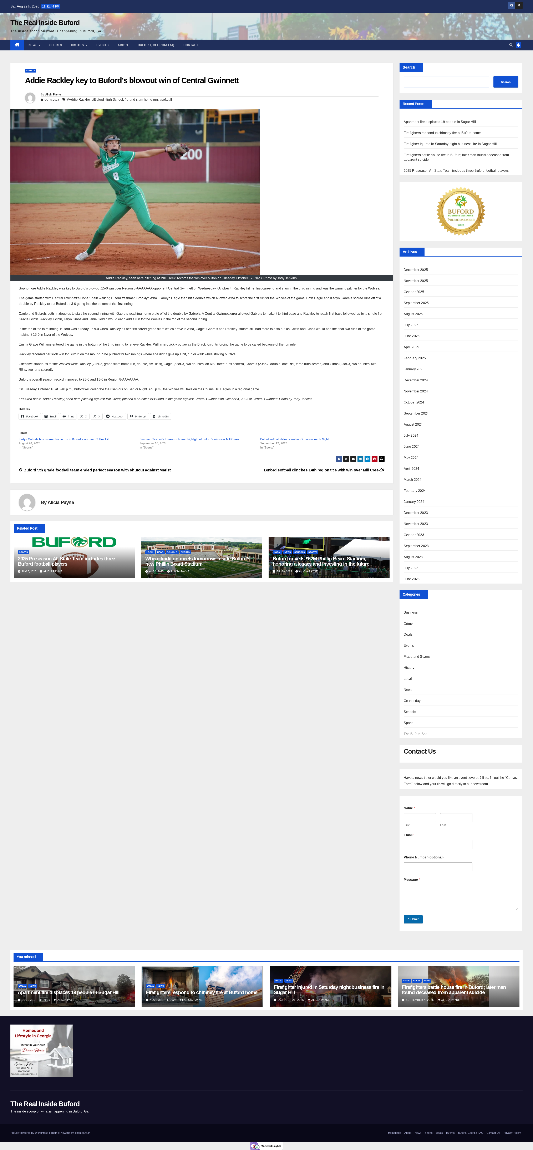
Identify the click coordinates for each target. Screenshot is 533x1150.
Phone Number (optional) (423, 857)
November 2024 (416, 391)
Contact (190, 45)
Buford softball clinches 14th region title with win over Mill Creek (322, 470)
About (123, 45)
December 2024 (416, 380)
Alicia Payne (53, 94)
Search (409, 67)
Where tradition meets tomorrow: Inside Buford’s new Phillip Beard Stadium (197, 561)
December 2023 (416, 513)
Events (102, 45)
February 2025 (415, 358)
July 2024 (411, 435)
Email (409, 835)
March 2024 (413, 479)
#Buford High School (107, 99)
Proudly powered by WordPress (29, 1132)
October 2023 (414, 535)
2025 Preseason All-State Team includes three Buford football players (66, 561)
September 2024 (416, 413)
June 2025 (412, 336)
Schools (172, 552)
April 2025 (411, 347)
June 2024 (412, 446)
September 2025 (416, 303)
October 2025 (414, 292)
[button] (511, 45)
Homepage (394, 1132)
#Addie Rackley (79, 99)
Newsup (65, 1132)
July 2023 (411, 568)
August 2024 (413, 424)
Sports (55, 45)
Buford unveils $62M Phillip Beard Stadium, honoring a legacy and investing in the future (321, 561)
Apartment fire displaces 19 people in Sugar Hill (440, 122)
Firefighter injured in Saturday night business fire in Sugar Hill (450, 144)
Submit (413, 919)
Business (411, 612)
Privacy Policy (512, 1132)
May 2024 (411, 457)
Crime (408, 623)
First (407, 825)
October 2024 (414, 402)
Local (150, 552)
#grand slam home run (141, 99)
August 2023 (413, 557)
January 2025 (414, 369)
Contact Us (493, 1132)
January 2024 (414, 502)
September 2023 (416, 546)
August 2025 (413, 314)
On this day (412, 701)
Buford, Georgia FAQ (156, 45)
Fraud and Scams (417, 656)
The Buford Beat (416, 734)
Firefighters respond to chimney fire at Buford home (442, 133)
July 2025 (411, 325)
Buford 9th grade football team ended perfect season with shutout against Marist (97, 470)
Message (412, 879)
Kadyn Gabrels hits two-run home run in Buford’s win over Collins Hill (64, 439)
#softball (165, 99)
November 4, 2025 (163, 999)
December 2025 (416, 270)
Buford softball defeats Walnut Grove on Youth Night (294, 439)
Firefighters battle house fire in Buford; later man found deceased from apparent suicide (454, 989)
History (78, 45)
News (34, 45)
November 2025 (416, 281)
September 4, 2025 (420, 999)
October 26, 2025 (291, 999)
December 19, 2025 (36, 999)
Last (443, 825)
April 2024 (411, 468)
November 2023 (416, 524)
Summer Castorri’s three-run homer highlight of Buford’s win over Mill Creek (189, 439)
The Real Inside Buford (45, 22)
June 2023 (412, 579)
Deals (408, 634)
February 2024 (415, 490)
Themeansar (82, 1132)
